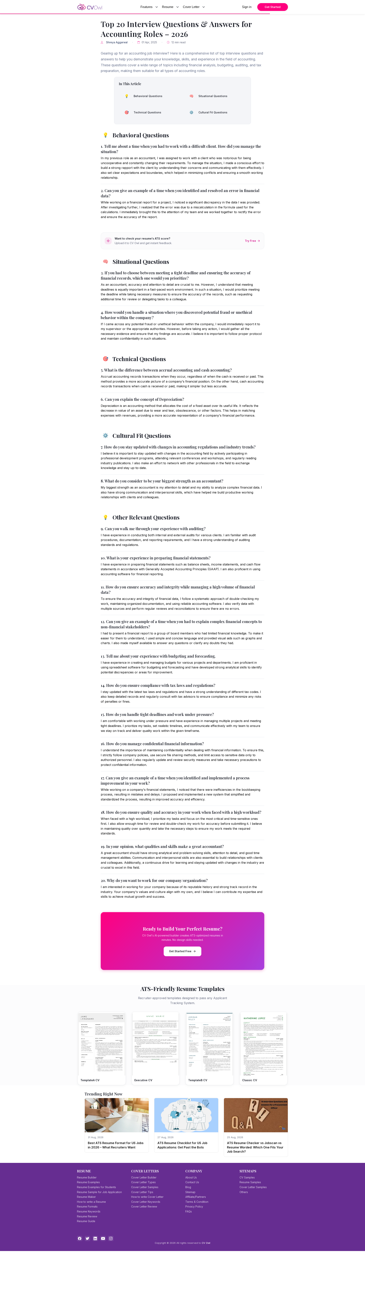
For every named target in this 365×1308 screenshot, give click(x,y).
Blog (188, 1187)
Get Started (273, 7)
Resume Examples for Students (96, 1187)
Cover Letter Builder (143, 1177)
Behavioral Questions (143, 96)
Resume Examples (88, 1182)
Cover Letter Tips (142, 1192)
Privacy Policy (194, 1206)
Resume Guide (86, 1221)
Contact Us (192, 1182)
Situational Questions (208, 96)
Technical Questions (143, 112)
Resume (167, 7)
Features (146, 7)
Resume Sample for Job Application (99, 1192)
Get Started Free (180, 951)
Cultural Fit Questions (208, 112)
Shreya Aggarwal (117, 42)
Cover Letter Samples (144, 1187)
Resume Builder (87, 1177)
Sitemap (190, 1192)
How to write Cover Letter (147, 1196)
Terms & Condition (196, 1201)
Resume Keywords (88, 1211)
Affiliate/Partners (195, 1196)
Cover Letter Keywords (145, 1201)
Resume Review (87, 1216)
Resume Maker (86, 1196)
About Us (191, 1177)
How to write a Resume (91, 1201)
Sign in (247, 7)
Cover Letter (191, 7)
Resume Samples (250, 1182)
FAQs (188, 1211)
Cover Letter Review (144, 1206)
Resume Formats (87, 1206)
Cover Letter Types (143, 1182)
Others (244, 1192)
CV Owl (206, 1243)
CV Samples (247, 1177)
